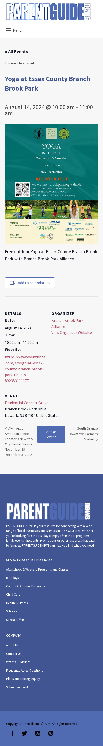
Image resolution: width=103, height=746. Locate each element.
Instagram (37, 733)
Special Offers (15, 620)
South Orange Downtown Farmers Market (83, 433)
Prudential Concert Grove (26, 402)
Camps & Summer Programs (25, 586)
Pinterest (51, 733)
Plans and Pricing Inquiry (23, 679)
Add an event (51, 434)
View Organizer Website (72, 332)
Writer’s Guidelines (18, 662)
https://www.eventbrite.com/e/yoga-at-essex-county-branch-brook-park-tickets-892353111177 (25, 368)
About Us (12, 645)
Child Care (13, 594)
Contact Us (13, 654)
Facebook (12, 733)
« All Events (16, 51)
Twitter (24, 733)
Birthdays (12, 578)
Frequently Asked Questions (24, 670)
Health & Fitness (17, 603)
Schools (11, 611)
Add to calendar (31, 282)
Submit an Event (17, 687)
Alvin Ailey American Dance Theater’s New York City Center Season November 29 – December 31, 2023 (19, 441)
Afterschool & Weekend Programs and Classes (37, 569)
